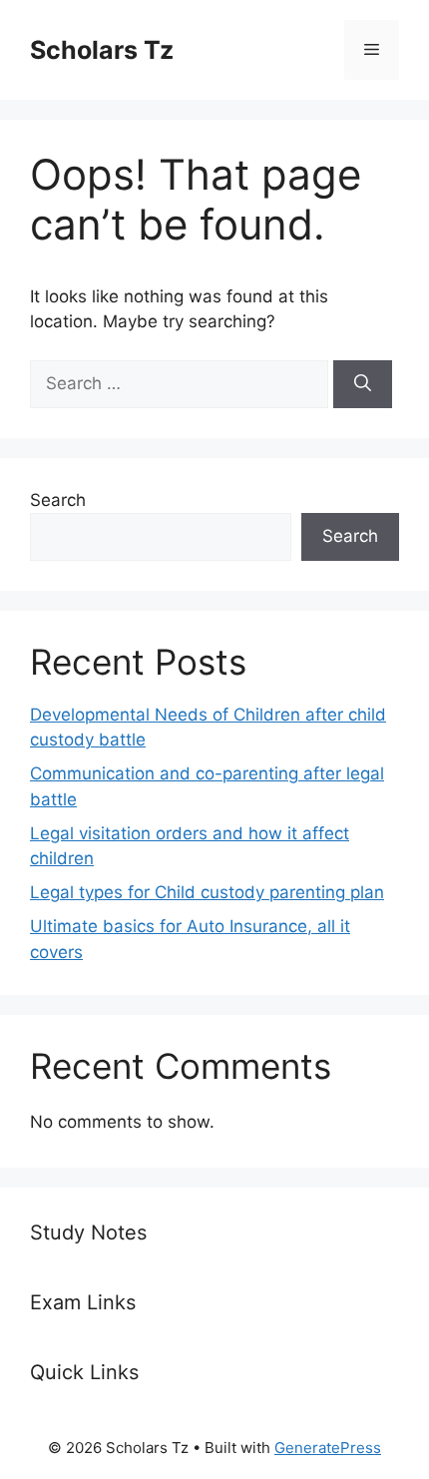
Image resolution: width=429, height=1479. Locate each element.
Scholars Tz (102, 50)
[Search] (362, 384)
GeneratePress (327, 1447)
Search (58, 500)
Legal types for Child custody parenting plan (207, 892)
